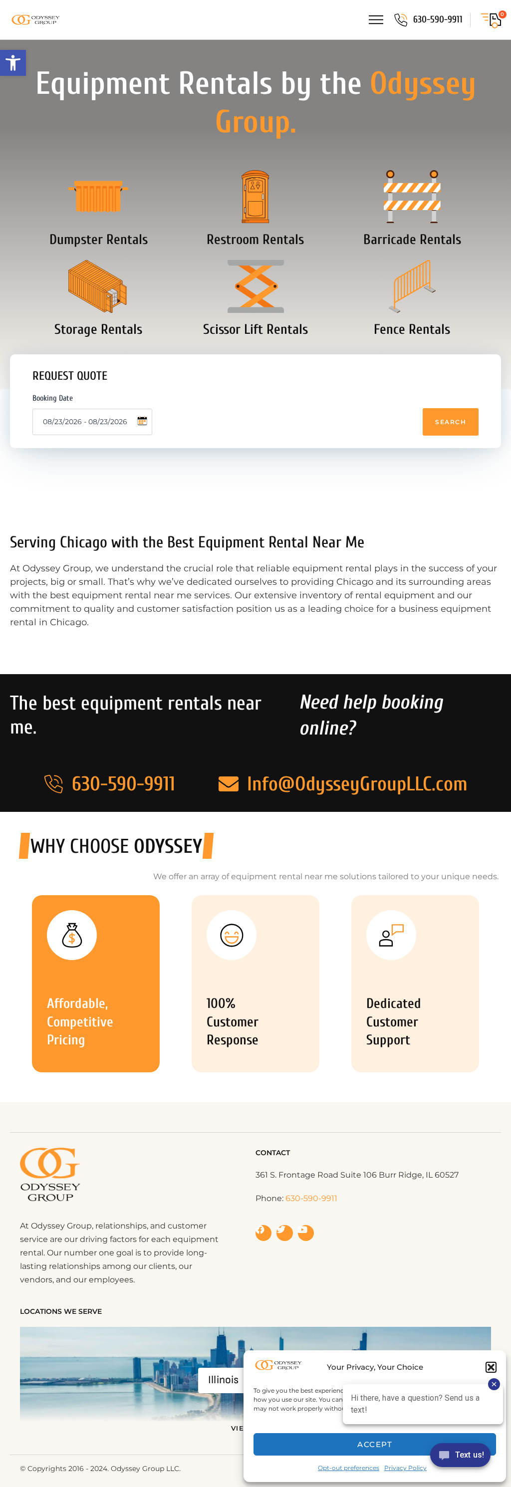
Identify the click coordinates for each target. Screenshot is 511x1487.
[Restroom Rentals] (255, 197)
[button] (13, 63)
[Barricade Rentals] (412, 197)
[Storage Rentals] (98, 286)
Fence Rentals (412, 329)
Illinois (223, 1380)
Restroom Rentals (255, 240)
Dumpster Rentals (98, 240)
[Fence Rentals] (412, 286)
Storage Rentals (98, 329)
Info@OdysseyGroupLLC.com (357, 783)
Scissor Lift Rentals (255, 329)
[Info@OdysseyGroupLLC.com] (229, 784)
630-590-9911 (438, 19)
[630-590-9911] (401, 20)
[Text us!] (460, 1458)
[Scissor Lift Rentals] (255, 286)
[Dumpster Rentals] (98, 197)
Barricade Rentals (412, 240)
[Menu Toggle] (376, 19)
